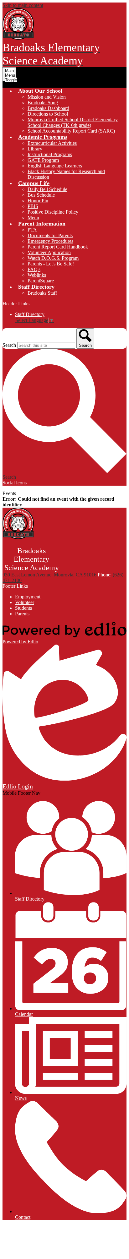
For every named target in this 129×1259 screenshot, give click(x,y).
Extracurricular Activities (52, 143)
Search (9, 345)
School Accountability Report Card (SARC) (71, 131)
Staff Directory (29, 314)
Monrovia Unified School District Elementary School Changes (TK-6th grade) (73, 122)
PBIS (33, 206)
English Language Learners (55, 165)
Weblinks (37, 275)
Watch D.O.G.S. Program (53, 258)
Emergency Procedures (50, 241)
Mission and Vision (47, 97)
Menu (33, 217)
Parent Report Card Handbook (58, 246)
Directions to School (48, 114)
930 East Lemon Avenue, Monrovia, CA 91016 (49, 574)
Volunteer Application (49, 252)
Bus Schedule (41, 195)
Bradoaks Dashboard (48, 108)
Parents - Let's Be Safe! (51, 263)
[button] (40, 91)
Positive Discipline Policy (53, 212)
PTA (32, 229)
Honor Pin (38, 200)
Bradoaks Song (43, 102)
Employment (27, 596)
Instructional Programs (50, 154)
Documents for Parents (50, 235)
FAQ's (34, 269)
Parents (22, 613)
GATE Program (43, 160)
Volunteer (24, 602)
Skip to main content (23, 5)
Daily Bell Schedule (47, 189)
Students (23, 608)
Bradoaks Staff (42, 293)
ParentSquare (41, 280)
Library (35, 148)
